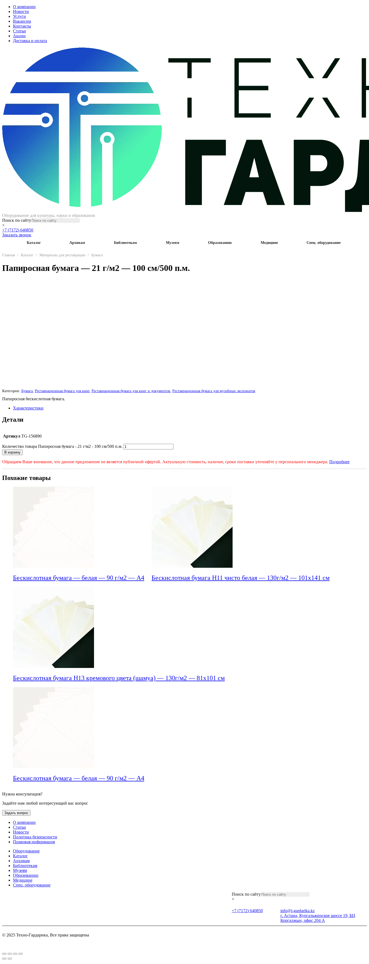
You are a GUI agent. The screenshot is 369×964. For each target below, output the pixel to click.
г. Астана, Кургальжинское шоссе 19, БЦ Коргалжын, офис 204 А (317, 918)
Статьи (19, 31)
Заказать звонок (16, 235)
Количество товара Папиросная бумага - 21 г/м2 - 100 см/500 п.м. (62, 446)
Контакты (22, 26)
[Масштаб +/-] (4, 954)
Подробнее (339, 461)
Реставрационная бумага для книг (62, 391)
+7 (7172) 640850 (17, 230)
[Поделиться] (15, 954)
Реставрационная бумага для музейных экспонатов (213, 391)
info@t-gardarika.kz (297, 910)
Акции (19, 35)
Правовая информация (34, 841)
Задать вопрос (16, 813)
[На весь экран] (10, 954)
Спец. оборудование (324, 243)
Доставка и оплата (30, 40)
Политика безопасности (35, 837)
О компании (24, 6)
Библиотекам (125, 243)
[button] (148, 578)
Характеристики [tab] (28, 408)
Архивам (77, 243)
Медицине (269, 243)
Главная (8, 255)
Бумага (97, 255)
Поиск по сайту (16, 220)
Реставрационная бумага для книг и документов (131, 391)
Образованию (220, 243)
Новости (21, 11)
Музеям (172, 243)
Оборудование (26, 851)
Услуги (19, 16)
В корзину (12, 452)
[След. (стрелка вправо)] (10, 958)
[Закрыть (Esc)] (20, 954)
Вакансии (22, 21)
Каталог (34, 243)
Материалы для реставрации (62, 255)
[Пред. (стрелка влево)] (4, 958)
